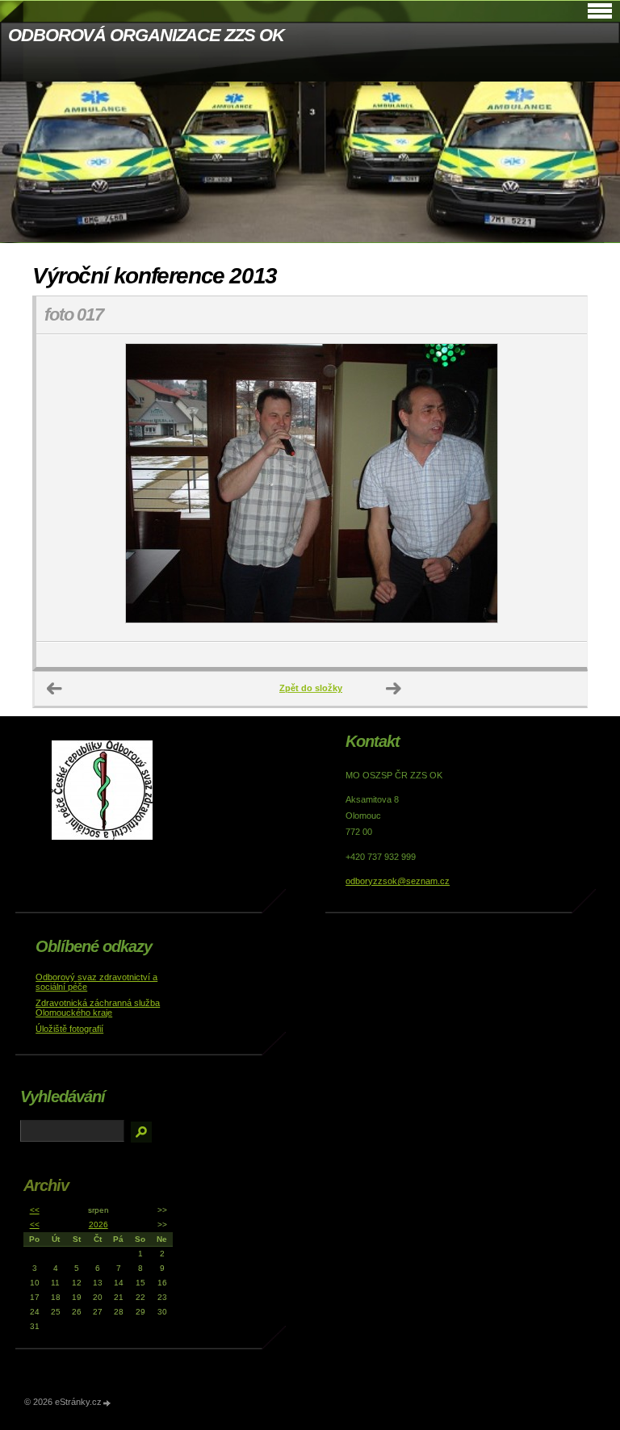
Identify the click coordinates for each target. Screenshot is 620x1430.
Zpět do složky (310, 688)
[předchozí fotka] (62, 488)
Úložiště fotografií (69, 1029)
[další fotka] (560, 488)
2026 (98, 1224)
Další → (394, 689)
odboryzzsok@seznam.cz (398, 881)
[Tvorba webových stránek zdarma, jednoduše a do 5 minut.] (107, 1403)
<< (35, 1210)
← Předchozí (55, 689)
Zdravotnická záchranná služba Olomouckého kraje (98, 1007)
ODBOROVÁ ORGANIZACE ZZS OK (145, 35)
